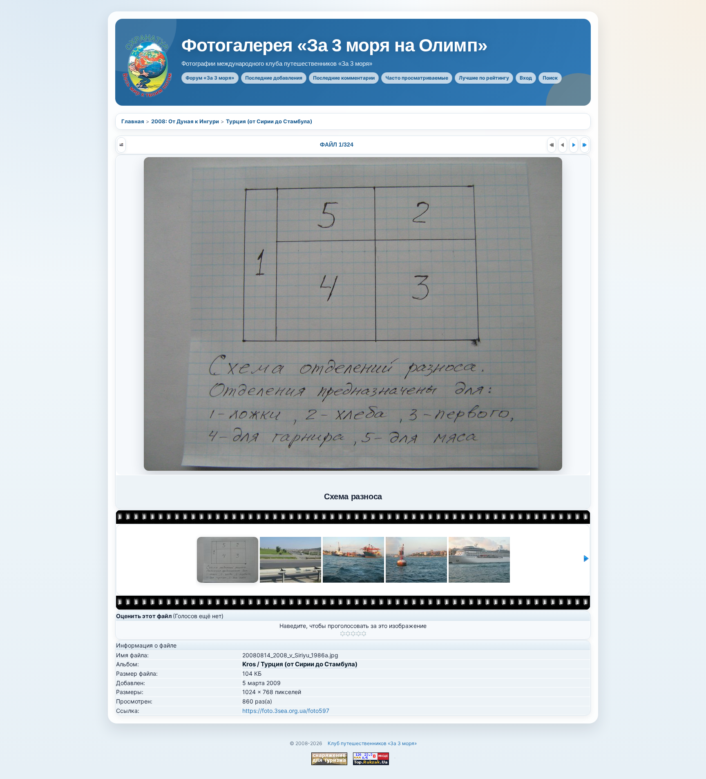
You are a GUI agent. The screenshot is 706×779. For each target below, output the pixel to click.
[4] (358, 634)
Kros (249, 664)
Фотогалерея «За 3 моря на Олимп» (334, 45)
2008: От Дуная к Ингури (185, 121)
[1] (342, 634)
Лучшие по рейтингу (484, 78)
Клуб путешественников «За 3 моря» (372, 743)
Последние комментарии (344, 78)
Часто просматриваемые (416, 78)
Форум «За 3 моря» (210, 78)
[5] (363, 634)
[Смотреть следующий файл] (573, 145)
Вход (526, 78)
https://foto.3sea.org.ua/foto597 (285, 710)
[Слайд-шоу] (121, 145)
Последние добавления (273, 78)
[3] (353, 634)
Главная (132, 121)
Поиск (550, 78)
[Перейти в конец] (584, 145)
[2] (348, 634)
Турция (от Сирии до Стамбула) (269, 121)
